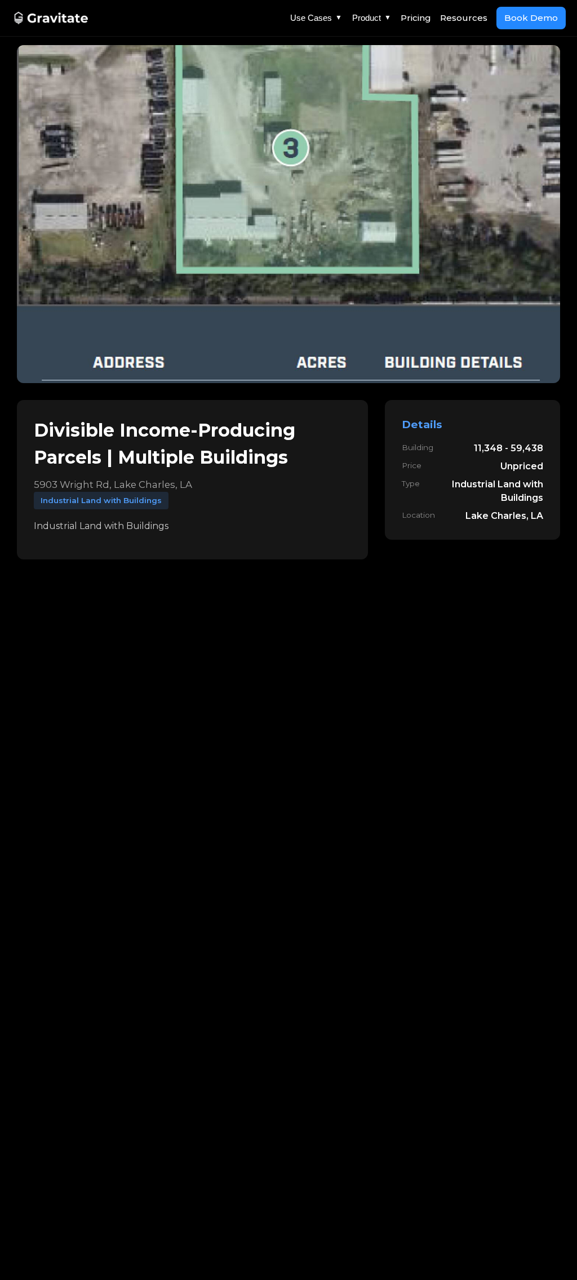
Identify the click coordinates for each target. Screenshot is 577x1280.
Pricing (416, 17)
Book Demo (531, 17)
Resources (463, 17)
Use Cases (316, 18)
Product (371, 18)
